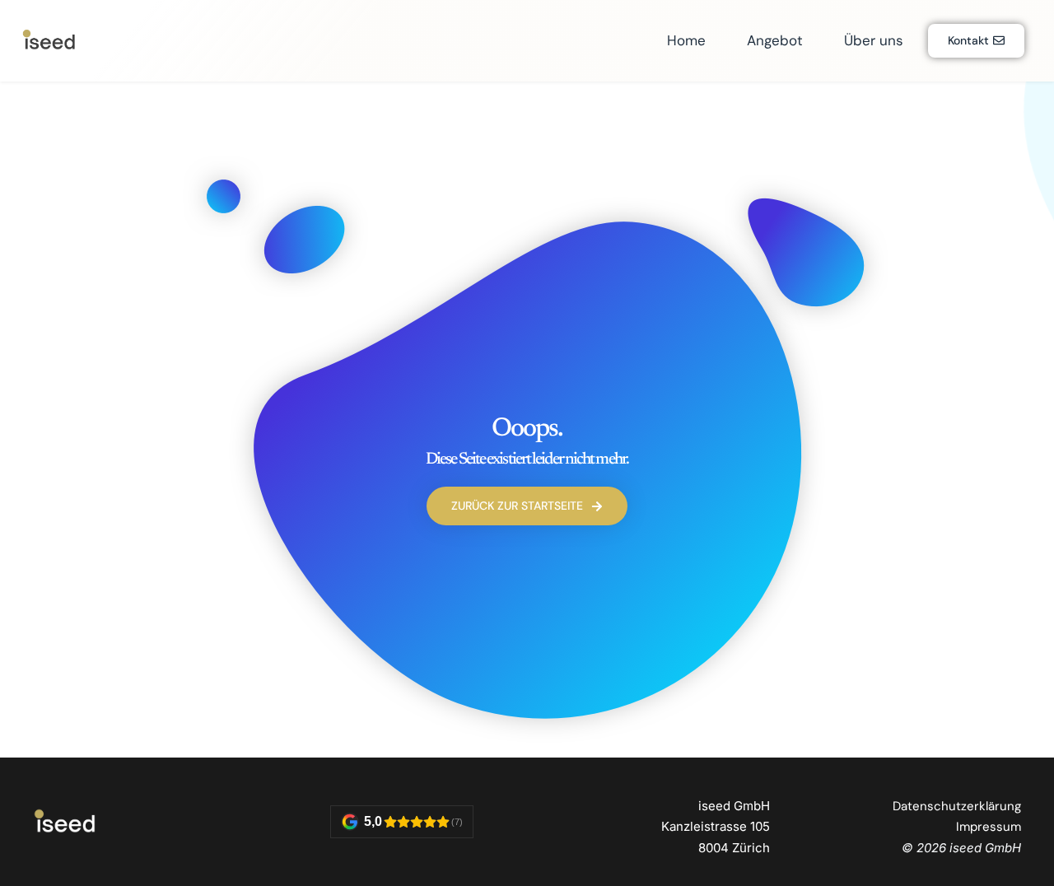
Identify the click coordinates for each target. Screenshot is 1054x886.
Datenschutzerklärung (957, 806)
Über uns (873, 40)
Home (686, 40)
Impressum (988, 826)
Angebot (775, 40)
